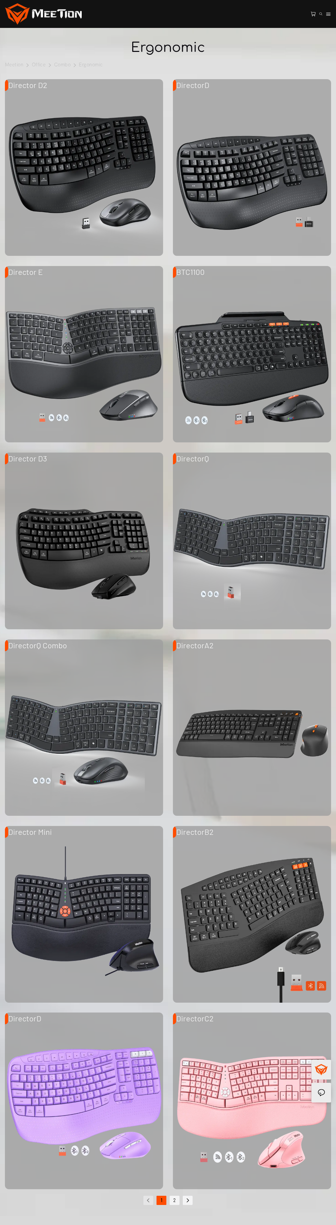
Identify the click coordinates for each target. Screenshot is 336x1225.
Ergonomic (91, 65)
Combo (62, 65)
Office (39, 65)
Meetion (14, 65)
